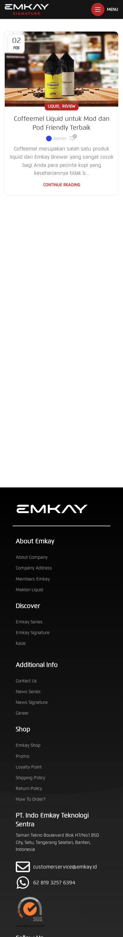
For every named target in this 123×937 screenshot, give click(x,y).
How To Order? (30, 799)
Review (68, 106)
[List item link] (61, 882)
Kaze (21, 643)
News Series (28, 691)
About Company (32, 557)
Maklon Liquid (29, 589)
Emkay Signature (33, 632)
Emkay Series (29, 622)
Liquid (53, 106)
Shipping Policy (30, 778)
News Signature (32, 702)
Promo (22, 756)
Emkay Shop (28, 745)
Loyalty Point (29, 767)
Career (22, 713)
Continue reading (61, 185)
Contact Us (26, 681)
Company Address (34, 568)
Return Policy (29, 788)
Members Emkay (33, 579)
